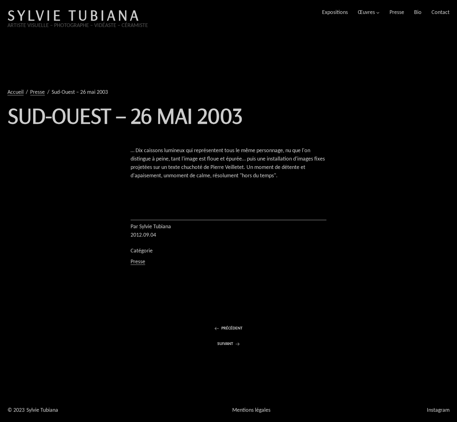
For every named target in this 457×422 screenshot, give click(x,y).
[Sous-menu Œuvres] (378, 12)
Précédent (231, 328)
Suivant (225, 344)
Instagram (438, 410)
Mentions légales (251, 410)
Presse (138, 262)
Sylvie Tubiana (74, 15)
